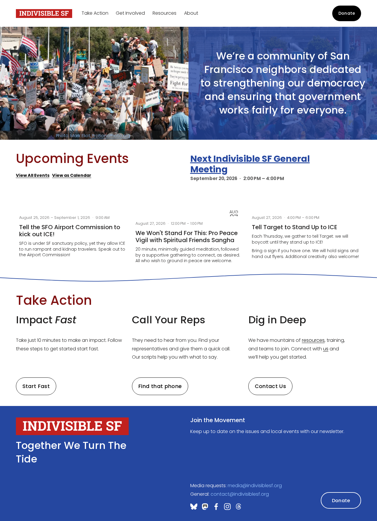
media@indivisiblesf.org (255, 485)
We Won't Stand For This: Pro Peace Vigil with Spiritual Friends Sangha (186, 236)
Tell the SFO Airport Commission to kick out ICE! (69, 230)
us (325, 348)
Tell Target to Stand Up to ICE (294, 227)
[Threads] (238, 506)
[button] (351, 197)
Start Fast (36, 386)
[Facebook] (216, 506)
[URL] (205, 506)
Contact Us (270, 386)
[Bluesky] (193, 506)
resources (313, 340)
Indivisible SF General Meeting (250, 164)
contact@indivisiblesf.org (240, 494)
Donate (346, 13)
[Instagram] (227, 506)
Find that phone (160, 386)
